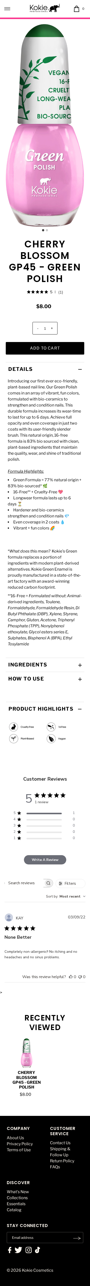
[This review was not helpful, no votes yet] (80, 977)
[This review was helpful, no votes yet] (70, 977)
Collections (17, 1197)
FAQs (55, 1167)
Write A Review (45, 859)
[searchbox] (24, 883)
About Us (15, 1137)
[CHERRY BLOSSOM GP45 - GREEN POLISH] (26, 1053)
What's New (18, 1191)
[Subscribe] (77, 1238)
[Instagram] (29, 1250)
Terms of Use (19, 1149)
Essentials (16, 1203)
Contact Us (60, 1142)
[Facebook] (10, 1250)
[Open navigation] (7, 9)
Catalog (14, 1209)
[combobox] (66, 896)
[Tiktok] (37, 1250)
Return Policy (62, 1161)
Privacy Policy (20, 1143)
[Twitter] (18, 1250)
